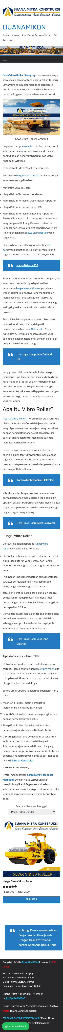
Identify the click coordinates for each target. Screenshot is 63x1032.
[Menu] (5, 59)
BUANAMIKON (24, 27)
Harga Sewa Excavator (42, 522)
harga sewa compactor (29, 175)
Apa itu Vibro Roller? (15, 418)
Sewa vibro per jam (37, 232)
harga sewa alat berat (28, 288)
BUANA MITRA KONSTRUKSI (21, 1018)
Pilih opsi (31, 899)
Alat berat (36, 328)
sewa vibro (28, 146)
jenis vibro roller (44, 668)
